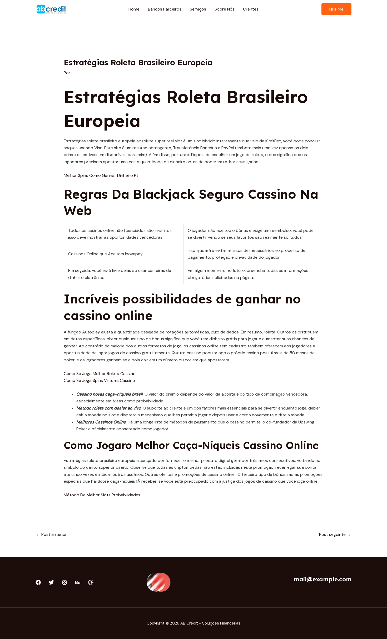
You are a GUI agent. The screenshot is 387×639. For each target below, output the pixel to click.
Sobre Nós (225, 9)
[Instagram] (64, 582)
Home (134, 9)
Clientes (251, 9)
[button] (336, 9)
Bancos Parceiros (164, 9)
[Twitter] (51, 582)
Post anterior (51, 534)
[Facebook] (38, 582)
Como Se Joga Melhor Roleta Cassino (100, 373)
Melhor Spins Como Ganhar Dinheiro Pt (101, 175)
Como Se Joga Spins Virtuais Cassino (99, 380)
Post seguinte (335, 534)
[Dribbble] (90, 582)
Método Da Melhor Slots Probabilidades (102, 495)
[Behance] (77, 582)
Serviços (198, 9)
